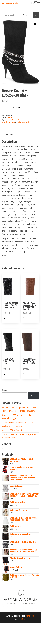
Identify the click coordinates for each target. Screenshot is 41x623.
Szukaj (4, 390)
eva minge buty (28, 120)
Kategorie (10, 9)
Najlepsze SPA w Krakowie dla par (15, 430)
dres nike (8, 120)
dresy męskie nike (17, 120)
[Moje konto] (31, 3)
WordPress (30, 616)
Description (8, 134)
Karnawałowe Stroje (10, 3)
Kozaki (10, 117)
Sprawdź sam (16, 107)
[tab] (20, 134)
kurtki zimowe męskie (22, 122)
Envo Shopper (23, 619)
